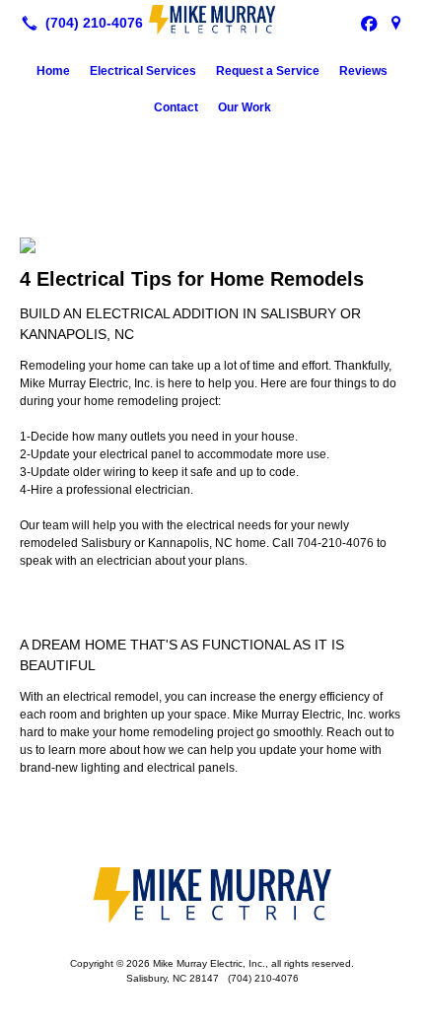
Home (53, 71)
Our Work (244, 107)
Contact (176, 107)
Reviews (363, 71)
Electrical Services (143, 71)
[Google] (396, 22)
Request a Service (267, 71)
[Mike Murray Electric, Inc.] (212, 20)
